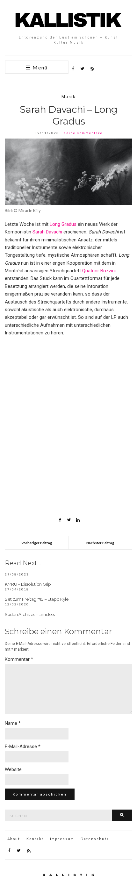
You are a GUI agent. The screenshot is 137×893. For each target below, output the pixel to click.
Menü (39, 67)
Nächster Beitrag (100, 543)
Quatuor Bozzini (99, 271)
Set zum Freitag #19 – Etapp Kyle (37, 599)
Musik (68, 96)
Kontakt (35, 839)
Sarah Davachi (47, 232)
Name (13, 723)
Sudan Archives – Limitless (30, 614)
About (13, 839)
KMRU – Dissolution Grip (28, 584)
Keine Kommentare (83, 133)
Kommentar (19, 659)
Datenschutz (95, 839)
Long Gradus (63, 224)
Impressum (62, 839)
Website (13, 769)
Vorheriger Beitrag (36, 543)
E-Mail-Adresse (22, 746)
